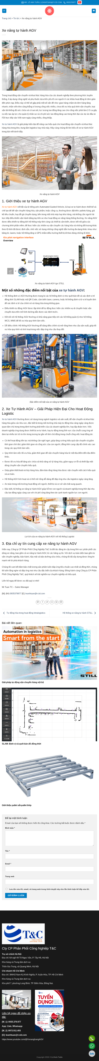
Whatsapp (17, 1026)
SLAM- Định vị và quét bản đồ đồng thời (21, 744)
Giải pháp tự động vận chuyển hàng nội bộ (23, 682)
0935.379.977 (14, 1022)
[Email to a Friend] (52, 602)
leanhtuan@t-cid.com (35, 593)
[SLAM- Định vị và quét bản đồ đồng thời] (49, 714)
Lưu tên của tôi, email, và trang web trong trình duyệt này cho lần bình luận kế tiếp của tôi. (49, 889)
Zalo (9, 1026)
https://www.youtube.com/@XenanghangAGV (22, 1039)
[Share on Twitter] (47, 602)
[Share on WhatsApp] (38, 602)
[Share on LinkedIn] (61, 602)
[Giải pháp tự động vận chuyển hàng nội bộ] (49, 653)
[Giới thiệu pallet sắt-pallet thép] (49, 776)
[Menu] (4, 11)
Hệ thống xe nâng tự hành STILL (78, 613)
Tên (7, 851)
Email (8, 864)
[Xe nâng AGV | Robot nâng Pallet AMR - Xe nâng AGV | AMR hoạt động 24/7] (49, 11)
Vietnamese (80, 2)
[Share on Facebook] (42, 602)
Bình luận (10, 828)
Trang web (9, 876)
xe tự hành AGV (71, 290)
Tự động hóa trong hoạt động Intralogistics (25, 613)
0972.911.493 (14, 1030)
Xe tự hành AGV (9, 124)
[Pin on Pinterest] (56, 602)
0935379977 (15, 593)
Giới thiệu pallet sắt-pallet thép (16, 805)
